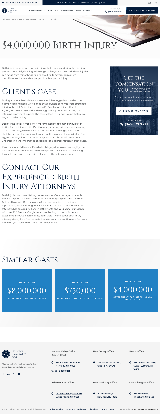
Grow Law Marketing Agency (145, 409)
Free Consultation (142, 10)
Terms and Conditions (76, 409)
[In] (8, 374)
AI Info (104, 409)
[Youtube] (19, 374)
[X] (13, 374)
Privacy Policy (56, 409)
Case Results (67, 10)
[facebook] (3, 374)
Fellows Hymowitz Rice (12, 19)
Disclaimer (93, 409)
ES (156, 3)
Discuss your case (135, 111)
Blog (112, 409)
